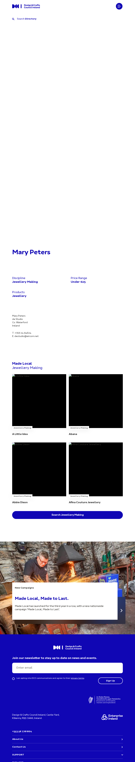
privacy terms (77, 678)
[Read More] (121, 610)
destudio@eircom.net (26, 336)
